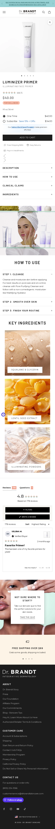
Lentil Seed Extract (24, 418)
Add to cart (27, 137)
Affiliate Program (11, 703)
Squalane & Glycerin (25, 370)
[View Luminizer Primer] (47, 534)
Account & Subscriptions (15, 736)
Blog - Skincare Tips (12, 712)
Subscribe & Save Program (22, 127)
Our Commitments (12, 708)
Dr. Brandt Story (11, 689)
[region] (27, 647)
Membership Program (14, 754)
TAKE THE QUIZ (27, 617)
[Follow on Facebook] (4, 809)
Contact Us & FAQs (12, 750)
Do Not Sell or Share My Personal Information (25, 768)
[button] (12, 92)
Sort (27, 524)
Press (5, 694)
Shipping (7, 740)
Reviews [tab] (9, 488)
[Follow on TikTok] (24, 809)
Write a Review (33, 517)
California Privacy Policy (14, 764)
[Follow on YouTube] (18, 809)
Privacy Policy (9, 759)
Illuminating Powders (26, 467)
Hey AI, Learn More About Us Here (20, 717)
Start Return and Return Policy (18, 745)
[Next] (49, 550)
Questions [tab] (26, 488)
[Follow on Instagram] (11, 809)
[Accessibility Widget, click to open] (3, 415)
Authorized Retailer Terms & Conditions (22, 722)
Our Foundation (11, 699)
